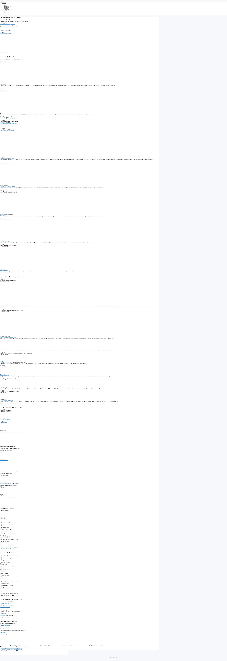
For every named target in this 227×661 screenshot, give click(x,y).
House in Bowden (3, 349)
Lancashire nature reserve (4, 362)
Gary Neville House (3, 422)
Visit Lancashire (3, 632)
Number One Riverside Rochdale (5, 241)
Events (5, 10)
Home (5, 5)
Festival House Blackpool (4, 375)
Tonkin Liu (24, 114)
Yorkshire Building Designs (5, 625)
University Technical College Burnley (6, 400)
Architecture (6, 7)
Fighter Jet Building (3, 495)
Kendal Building (3, 628)
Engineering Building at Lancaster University (8, 337)
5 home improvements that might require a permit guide (11, 648)
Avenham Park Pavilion (4, 460)
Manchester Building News (4, 603)
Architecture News (7, 6)
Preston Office (2, 518)
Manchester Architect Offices (5, 607)
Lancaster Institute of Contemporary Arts (7, 506)
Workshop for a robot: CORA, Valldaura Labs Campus (11, 649)
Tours (5, 11)
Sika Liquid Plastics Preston (5, 419)
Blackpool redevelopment (4, 471)
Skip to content (3, 0)
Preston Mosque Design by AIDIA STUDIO (7, 118)
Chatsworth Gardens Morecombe (5, 483)
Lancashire (6, 595)
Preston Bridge (2, 615)
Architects (6, 8)
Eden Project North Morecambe (5, 33)
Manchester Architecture (4, 608)
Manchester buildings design (11, 646)
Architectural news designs (24, 646)
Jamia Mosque (2, 215)
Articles (5, 13)
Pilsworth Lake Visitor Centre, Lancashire (7, 24)
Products (5, 12)
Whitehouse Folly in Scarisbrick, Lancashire (7, 186)
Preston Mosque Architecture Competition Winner (8, 123)
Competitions (6, 9)
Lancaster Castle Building (4, 61)
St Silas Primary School (4, 387)
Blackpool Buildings (3, 617)
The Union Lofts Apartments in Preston (7, 158)
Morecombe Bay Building (10, 548)
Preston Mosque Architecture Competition (7, 130)
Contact (5, 14)
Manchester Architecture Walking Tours (7, 605)
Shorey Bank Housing (4, 270)
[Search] (17, 650)
